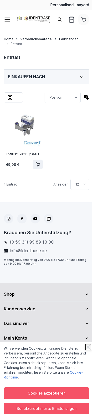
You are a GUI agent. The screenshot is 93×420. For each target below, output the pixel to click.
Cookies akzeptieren (47, 393)
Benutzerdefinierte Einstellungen (46, 408)
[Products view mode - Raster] (10, 97)
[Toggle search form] (59, 19)
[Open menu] (8, 19)
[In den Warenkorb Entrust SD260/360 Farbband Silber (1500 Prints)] (38, 164)
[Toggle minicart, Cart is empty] (83, 19)
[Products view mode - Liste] (17, 97)
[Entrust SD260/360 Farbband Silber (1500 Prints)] (24, 129)
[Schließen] (88, 347)
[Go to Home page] (33, 19)
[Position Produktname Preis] (63, 97)
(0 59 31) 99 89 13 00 (32, 242)
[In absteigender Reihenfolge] (86, 97)
